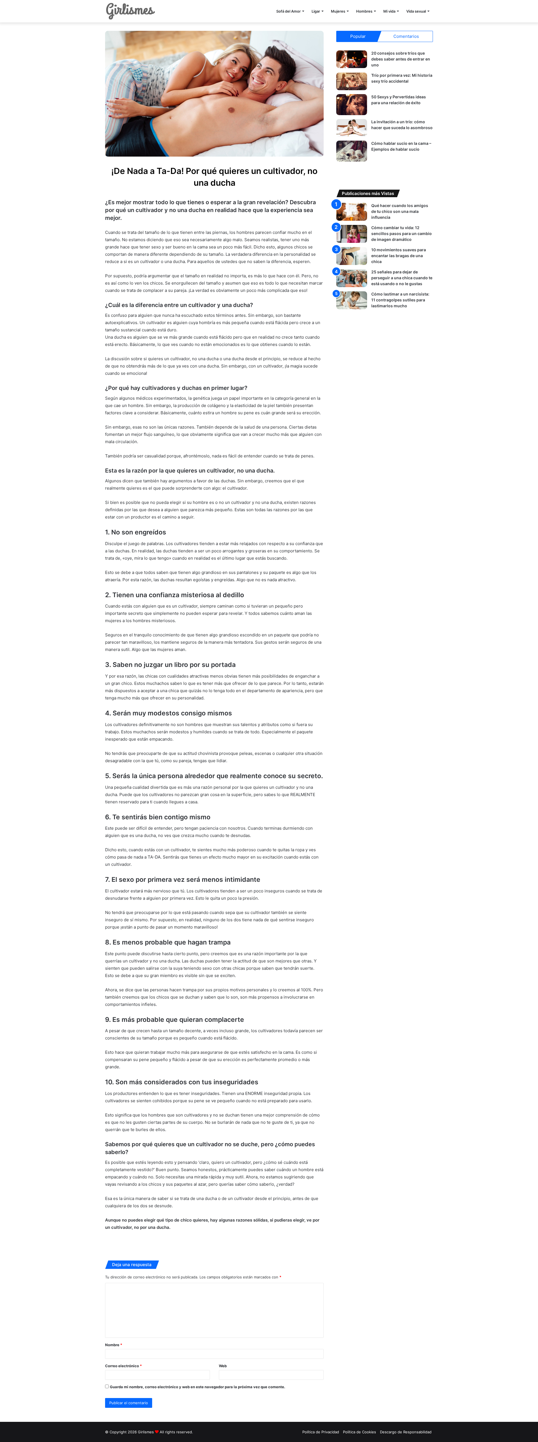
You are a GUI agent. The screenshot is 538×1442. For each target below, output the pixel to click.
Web (223, 1366)
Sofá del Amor (288, 11)
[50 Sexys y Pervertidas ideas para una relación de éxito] (351, 104)
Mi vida (389, 11)
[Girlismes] (130, 11)
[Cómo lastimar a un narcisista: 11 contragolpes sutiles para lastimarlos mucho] (351, 300)
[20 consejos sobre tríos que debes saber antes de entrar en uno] (351, 59)
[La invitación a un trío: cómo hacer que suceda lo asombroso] (351, 128)
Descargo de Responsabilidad (406, 1432)
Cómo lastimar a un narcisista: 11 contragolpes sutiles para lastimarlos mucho (400, 300)
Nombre (113, 1345)
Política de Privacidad (320, 1432)
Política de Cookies (359, 1432)
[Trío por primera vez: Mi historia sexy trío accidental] (351, 81)
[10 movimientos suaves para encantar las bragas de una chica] (351, 256)
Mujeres (338, 11)
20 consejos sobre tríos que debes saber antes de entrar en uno (400, 59)
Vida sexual (416, 11)
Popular (358, 36)
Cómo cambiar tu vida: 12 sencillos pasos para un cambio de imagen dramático (401, 233)
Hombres (364, 11)
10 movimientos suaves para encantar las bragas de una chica (398, 255)
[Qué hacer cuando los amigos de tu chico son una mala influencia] (351, 211)
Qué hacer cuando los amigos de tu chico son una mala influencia (399, 211)
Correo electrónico (123, 1366)
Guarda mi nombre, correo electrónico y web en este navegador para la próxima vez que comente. (197, 1387)
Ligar (316, 11)
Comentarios (406, 36)
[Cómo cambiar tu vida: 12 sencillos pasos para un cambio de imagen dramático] (351, 234)
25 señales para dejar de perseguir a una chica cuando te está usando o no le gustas (401, 277)
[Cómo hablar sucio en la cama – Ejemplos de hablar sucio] (351, 151)
